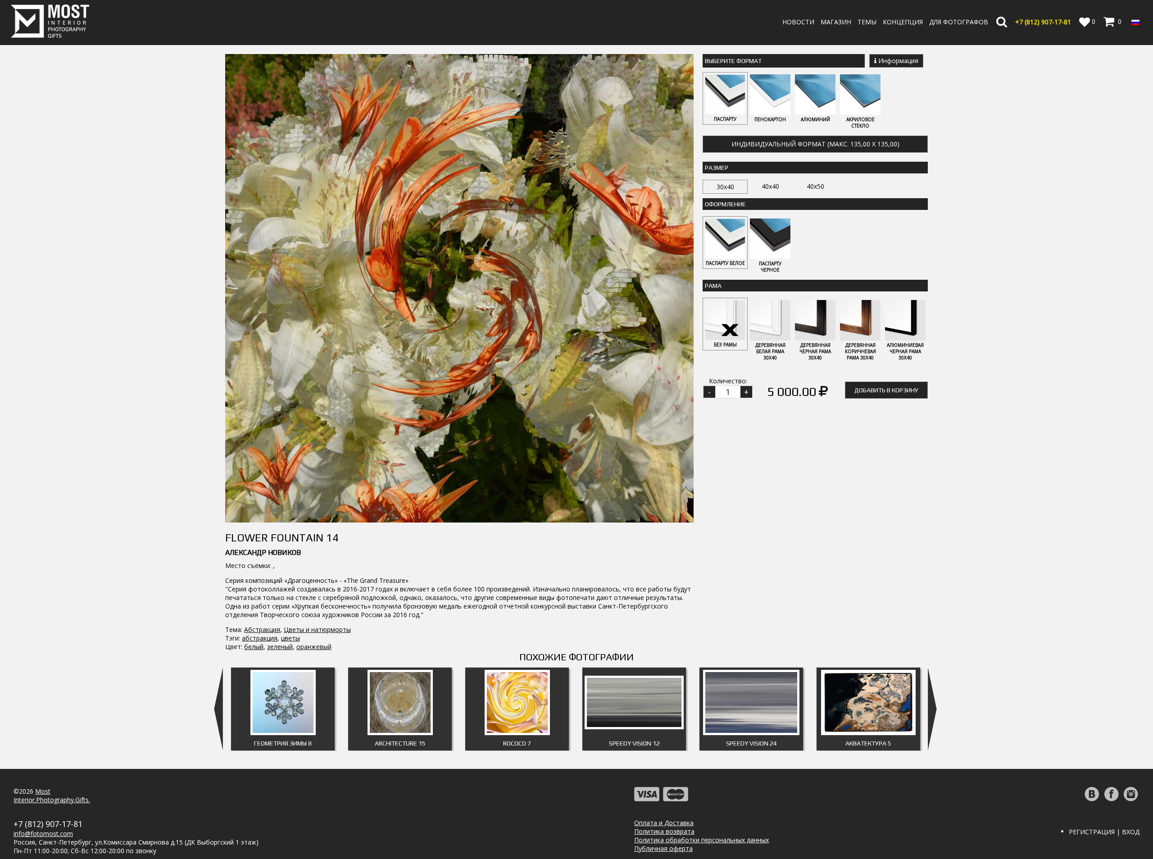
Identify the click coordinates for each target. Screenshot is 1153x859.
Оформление (725, 204)
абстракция (259, 638)
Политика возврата (664, 831)
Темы (867, 22)
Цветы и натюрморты (317, 629)
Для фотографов (958, 22)
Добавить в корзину (886, 390)
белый (253, 646)
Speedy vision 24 (751, 743)
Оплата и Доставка (664, 822)
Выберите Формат (733, 60)
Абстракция (262, 629)
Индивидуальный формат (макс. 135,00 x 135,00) (815, 144)
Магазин (836, 22)
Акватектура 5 (868, 743)
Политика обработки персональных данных (701, 840)
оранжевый (313, 646)
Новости (798, 22)
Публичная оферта (663, 848)
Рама (713, 285)
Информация (897, 60)
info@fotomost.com (43, 833)
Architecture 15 (400, 743)
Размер (716, 167)
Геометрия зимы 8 (283, 743)
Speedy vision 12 (634, 743)
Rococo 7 (517, 743)
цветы (290, 638)
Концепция (903, 22)
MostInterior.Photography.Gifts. (52, 795)
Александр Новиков (263, 552)
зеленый (280, 646)
